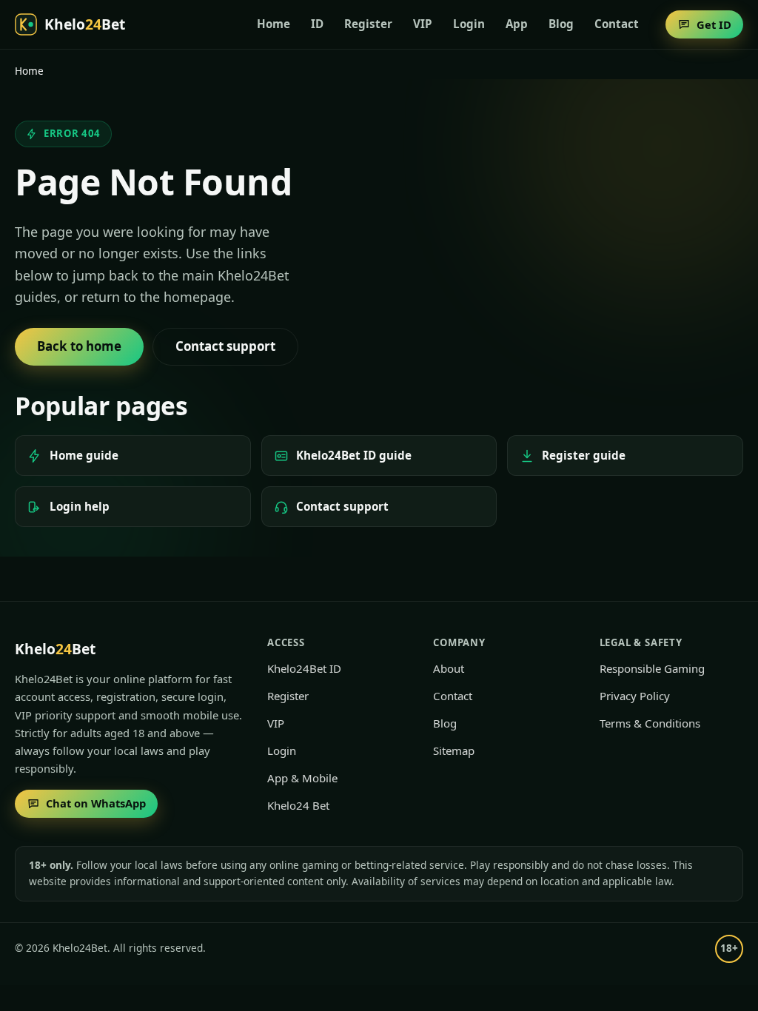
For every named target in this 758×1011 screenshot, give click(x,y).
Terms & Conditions (650, 723)
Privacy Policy (635, 695)
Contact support (342, 506)
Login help (80, 506)
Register (368, 23)
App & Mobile (302, 777)
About (448, 668)
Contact (616, 23)
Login (469, 23)
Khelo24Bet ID (304, 668)
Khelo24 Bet (298, 805)
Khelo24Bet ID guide (354, 455)
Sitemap (453, 750)
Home (273, 23)
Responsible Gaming (652, 668)
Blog (561, 23)
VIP (422, 23)
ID (317, 23)
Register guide (583, 455)
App (517, 23)
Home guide (84, 455)
